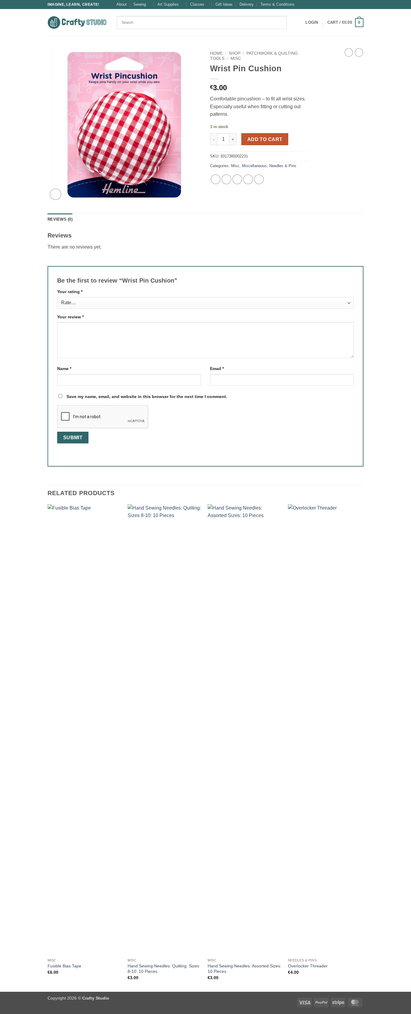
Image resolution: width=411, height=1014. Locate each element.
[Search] (293, 22)
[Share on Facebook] (216, 179)
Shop (234, 53)
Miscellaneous (254, 166)
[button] (311, 23)
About (121, 4)
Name (64, 368)
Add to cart (265, 139)
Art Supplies (168, 4)
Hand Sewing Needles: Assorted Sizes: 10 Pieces (244, 968)
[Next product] (349, 52)
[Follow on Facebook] (349, 4)
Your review (70, 316)
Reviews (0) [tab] (60, 219)
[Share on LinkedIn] (259, 179)
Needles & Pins (282, 166)
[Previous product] (359, 52)
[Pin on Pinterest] (248, 179)
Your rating (69, 291)
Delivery (246, 4)
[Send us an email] (360, 4)
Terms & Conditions (277, 4)
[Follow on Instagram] (355, 4)
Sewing (139, 4)
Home (216, 53)
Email (217, 368)
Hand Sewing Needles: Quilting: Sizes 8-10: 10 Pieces (163, 968)
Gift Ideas (224, 4)
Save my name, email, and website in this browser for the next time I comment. (146, 396)
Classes (197, 4)
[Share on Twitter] (226, 179)
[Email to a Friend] (237, 179)
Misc (235, 58)
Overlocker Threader (308, 965)
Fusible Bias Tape (64, 965)
